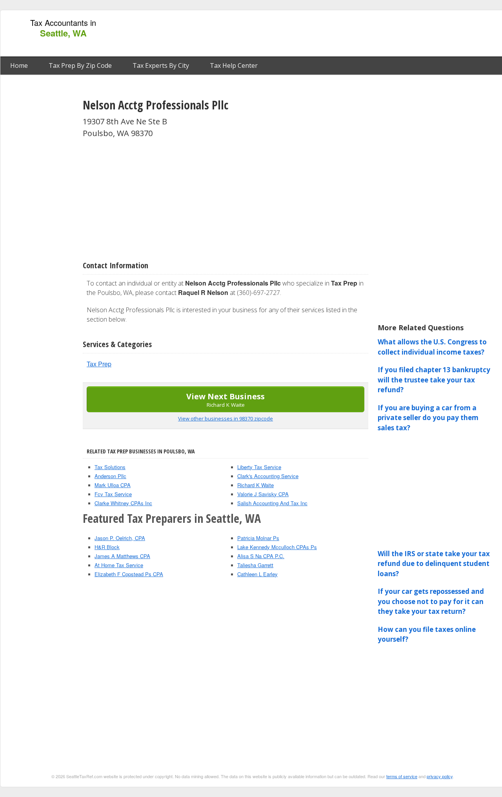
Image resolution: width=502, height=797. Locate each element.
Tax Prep (99, 363)
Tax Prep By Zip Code (80, 65)
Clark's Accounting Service (267, 476)
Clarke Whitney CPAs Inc (123, 503)
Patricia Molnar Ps (258, 538)
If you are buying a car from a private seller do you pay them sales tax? (428, 417)
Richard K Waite (255, 485)
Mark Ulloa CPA (113, 485)
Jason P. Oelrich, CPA (120, 538)
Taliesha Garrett (255, 565)
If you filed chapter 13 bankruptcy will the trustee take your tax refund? (434, 379)
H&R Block (107, 547)
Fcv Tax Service (113, 494)
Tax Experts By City (161, 65)
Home (19, 65)
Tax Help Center (234, 65)
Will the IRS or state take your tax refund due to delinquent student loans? (434, 563)
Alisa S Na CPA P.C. (260, 556)
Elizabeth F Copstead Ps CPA (129, 574)
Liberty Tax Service (259, 467)
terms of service (401, 776)
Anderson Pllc (110, 476)
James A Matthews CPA (122, 556)
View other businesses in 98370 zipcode (225, 418)
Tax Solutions (110, 467)
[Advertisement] (358, 33)
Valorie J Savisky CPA (263, 494)
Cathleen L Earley (257, 574)
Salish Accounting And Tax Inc (272, 503)
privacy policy (440, 776)
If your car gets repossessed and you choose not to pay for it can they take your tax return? (431, 601)
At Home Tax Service (119, 565)
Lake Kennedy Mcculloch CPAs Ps (277, 547)
